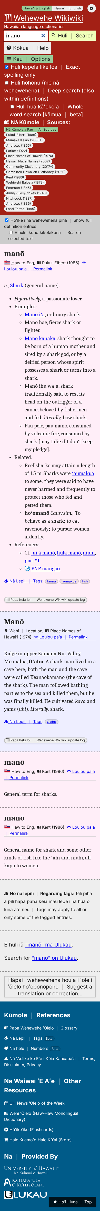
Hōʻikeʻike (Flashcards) (31, 1129)
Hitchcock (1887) (19, 198)
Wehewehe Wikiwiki (47, 17)
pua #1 (32, 561)
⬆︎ (72, 1201)
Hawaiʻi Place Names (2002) (28, 161)
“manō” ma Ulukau (48, 944)
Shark (16, 285)
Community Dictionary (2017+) (29, 167)
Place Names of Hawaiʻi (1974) (29, 156)
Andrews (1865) (18, 145)
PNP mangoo (45, 568)
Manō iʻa (35, 314)
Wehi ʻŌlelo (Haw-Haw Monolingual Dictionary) (41, 1116)
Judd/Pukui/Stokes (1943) (26, 193)
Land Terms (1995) (20, 209)
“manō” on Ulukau (54, 958)
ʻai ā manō (43, 553)
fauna (51, 581)
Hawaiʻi (59, 8)
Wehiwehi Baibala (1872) (25, 182)
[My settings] (91, 8)
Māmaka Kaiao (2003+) (24, 140)
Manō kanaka (40, 338)
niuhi (89, 553)
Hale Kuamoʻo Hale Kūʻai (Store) (40, 1139)
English (75, 8)
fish (85, 581)
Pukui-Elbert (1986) (21, 135)
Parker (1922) (16, 151)
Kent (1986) (15, 177)
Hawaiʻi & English (37, 8)
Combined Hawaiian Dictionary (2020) (36, 172)
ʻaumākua (83, 473)
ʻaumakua (69, 581)
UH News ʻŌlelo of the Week (36, 1103)
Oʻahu (51, 722)
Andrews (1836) (18, 203)
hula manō (69, 553)
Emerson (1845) (18, 188)
